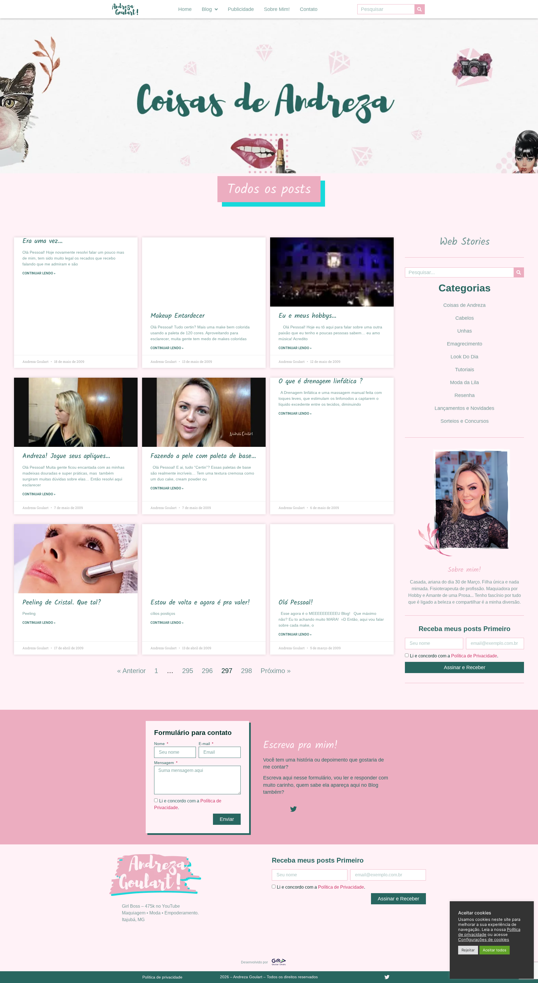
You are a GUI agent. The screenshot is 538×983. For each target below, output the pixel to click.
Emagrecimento (464, 344)
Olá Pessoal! (296, 602)
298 (246, 670)
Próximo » (276, 670)
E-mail (205, 744)
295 (187, 670)
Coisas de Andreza (464, 305)
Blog (207, 9)
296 (207, 670)
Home (185, 9)
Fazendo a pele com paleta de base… (203, 456)
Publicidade (241, 9)
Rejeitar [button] (468, 950)
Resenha (464, 395)
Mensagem (164, 763)
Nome (160, 744)
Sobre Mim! (277, 9)
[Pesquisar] (419, 9)
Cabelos (464, 318)
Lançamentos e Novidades (464, 408)
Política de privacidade (162, 977)
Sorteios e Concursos (464, 421)
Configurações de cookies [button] (483, 939)
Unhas (464, 331)
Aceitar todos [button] (494, 950)
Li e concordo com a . (454, 655)
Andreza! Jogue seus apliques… (66, 456)
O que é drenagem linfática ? (321, 381)
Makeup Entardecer (177, 315)
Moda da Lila (464, 382)
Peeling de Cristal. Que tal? (61, 602)
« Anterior (131, 670)
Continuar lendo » (38, 273)
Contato (308, 9)
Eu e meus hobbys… (307, 315)
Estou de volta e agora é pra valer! (200, 602)
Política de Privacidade (474, 655)
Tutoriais (464, 369)
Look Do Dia (464, 356)
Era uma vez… (42, 241)
